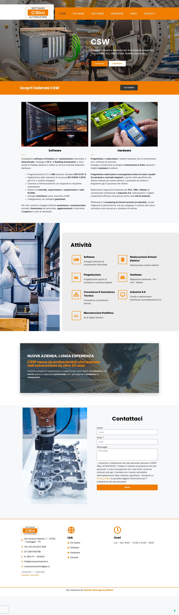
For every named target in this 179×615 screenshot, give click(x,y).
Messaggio (102, 447)
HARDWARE (117, 13)
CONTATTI (149, 13)
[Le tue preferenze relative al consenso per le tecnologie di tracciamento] (174, 610)
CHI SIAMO (79, 13)
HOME (62, 13)
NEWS (133, 13)
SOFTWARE (97, 13)
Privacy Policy (103, 478)
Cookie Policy (40, 572)
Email (100, 437)
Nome (100, 428)
